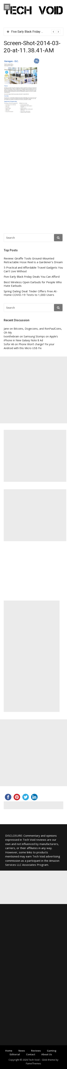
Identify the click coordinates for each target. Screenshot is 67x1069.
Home (8, 1050)
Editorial (15, 1054)
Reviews (36, 1050)
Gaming (51, 1050)
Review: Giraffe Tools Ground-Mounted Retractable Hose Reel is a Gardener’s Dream (33, 260)
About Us (46, 1054)
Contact (30, 1054)
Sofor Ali (9, 344)
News (21, 1050)
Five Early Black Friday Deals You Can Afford (32, 276)
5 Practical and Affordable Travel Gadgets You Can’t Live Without (33, 269)
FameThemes (33, 1063)
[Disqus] (33, 174)
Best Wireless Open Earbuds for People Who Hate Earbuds (33, 284)
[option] (35, 32)
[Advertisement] (33, 390)
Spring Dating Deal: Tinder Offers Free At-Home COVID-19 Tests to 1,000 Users (31, 293)
